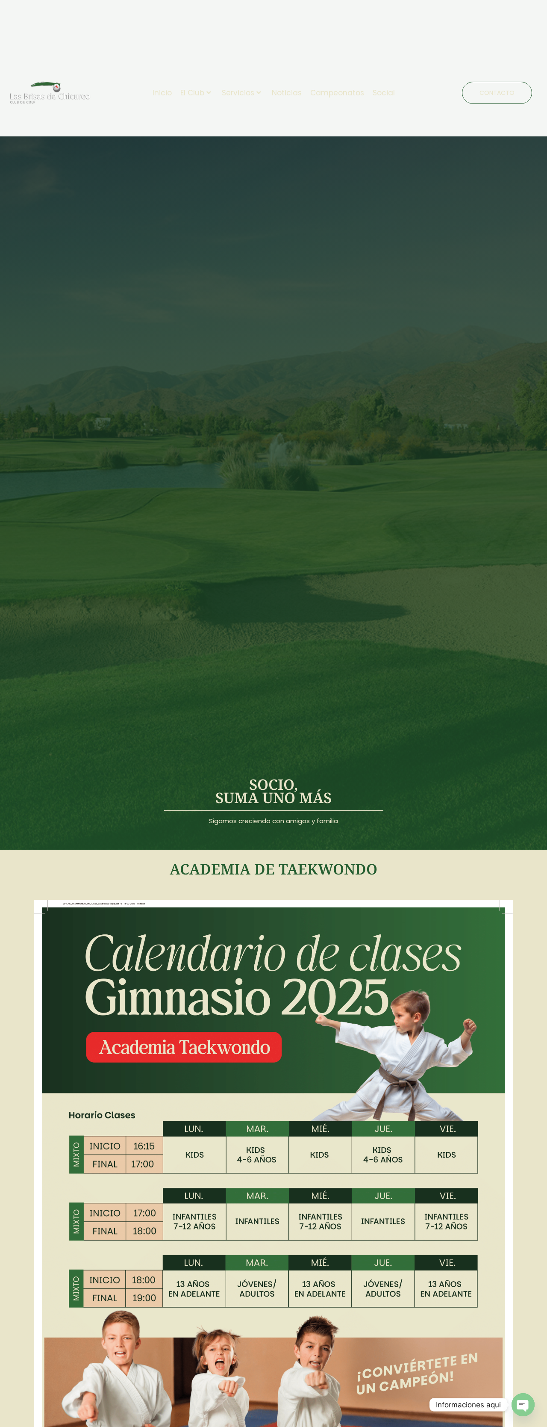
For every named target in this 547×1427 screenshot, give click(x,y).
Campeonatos (337, 93)
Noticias (287, 93)
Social (384, 93)
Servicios (238, 93)
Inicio (162, 93)
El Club (192, 93)
